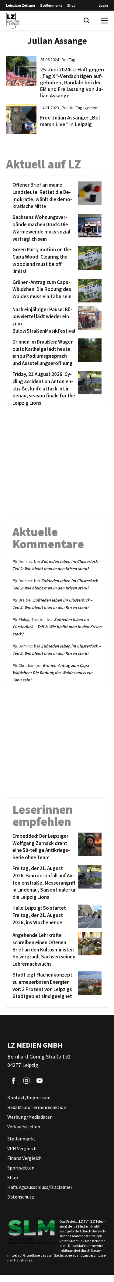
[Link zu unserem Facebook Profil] (13, 1081)
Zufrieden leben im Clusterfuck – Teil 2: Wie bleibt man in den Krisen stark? (57, 627)
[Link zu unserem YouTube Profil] (39, 1081)
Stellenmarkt (51, 5)
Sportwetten (20, 1168)
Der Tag (68, 59)
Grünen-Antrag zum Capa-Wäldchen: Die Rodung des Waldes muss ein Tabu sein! (52, 673)
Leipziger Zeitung (20, 5)
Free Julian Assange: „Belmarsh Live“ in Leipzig (71, 121)
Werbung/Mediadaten (30, 1117)
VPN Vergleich (21, 1148)
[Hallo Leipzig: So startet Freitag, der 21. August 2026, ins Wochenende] (89, 916)
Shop (71, 5)
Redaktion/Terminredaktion (36, 1107)
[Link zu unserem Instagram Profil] (26, 1081)
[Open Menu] (104, 20)
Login (103, 5)
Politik (67, 107)
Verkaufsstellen (23, 1127)
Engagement (87, 107)
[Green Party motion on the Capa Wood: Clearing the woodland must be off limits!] (89, 260)
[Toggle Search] (87, 20)
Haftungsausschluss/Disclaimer (39, 1187)
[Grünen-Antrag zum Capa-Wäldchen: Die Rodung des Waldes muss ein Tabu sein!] (89, 290)
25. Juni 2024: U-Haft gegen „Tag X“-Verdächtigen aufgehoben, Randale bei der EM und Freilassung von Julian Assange (72, 82)
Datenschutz (20, 1197)
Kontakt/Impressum (28, 1097)
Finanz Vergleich (24, 1158)
